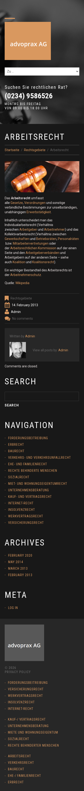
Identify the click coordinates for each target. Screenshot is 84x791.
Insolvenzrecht (21, 510)
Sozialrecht (18, 477)
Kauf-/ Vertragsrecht (27, 719)
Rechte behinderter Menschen (33, 745)
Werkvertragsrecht (25, 516)
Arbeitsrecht (19, 756)
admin (16, 312)
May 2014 (15, 562)
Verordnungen (35, 203)
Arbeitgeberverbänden (42, 253)
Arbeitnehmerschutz (25, 275)
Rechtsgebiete (35, 150)
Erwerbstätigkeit (39, 212)
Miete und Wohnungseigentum (33, 732)
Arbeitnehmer (54, 229)
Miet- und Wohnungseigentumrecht (37, 483)
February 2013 (20, 575)
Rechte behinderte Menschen (32, 470)
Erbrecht (16, 444)
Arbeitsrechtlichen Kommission (33, 248)
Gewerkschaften (17, 239)
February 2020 (20, 555)
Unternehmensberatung (28, 490)
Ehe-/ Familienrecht (24, 776)
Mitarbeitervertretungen (31, 243)
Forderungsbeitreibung (28, 438)
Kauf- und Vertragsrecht (30, 497)
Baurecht (16, 451)
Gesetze (16, 203)
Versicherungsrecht (26, 523)
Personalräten (68, 239)
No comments (22, 318)
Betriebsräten (46, 239)
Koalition (19, 262)
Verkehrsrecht (21, 762)
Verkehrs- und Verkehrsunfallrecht (39, 457)
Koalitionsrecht (43, 262)
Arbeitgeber (28, 229)
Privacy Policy (18, 672)
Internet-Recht (21, 503)
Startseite (12, 150)
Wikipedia (22, 283)
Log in (13, 608)
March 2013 (18, 568)
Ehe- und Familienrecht (27, 464)
